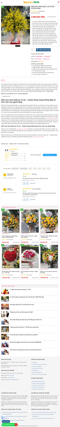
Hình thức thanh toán (37, 368)
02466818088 (39, 56)
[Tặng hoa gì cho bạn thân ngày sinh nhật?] (5, 314)
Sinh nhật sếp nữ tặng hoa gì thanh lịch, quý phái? (24, 334)
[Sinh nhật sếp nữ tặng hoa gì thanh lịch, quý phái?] (5, 337)
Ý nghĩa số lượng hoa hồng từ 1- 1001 (20, 289)
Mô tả (3, 80)
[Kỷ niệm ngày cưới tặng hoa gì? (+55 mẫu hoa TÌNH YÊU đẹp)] (5, 299)
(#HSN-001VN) (11, 261)
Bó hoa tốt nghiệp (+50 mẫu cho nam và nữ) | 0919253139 (25, 342)
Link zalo (41, 61)
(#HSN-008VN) (11, 226)
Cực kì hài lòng (36, 189)
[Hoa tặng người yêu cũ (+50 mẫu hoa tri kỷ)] (5, 307)
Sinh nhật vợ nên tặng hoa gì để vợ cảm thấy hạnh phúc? (25, 349)
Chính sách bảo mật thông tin (39, 374)
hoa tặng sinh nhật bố (22, 129)
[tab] (3, 80)
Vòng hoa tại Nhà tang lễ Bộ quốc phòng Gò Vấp (44, 412)
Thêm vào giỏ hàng (44, 49)
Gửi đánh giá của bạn (50, 155)
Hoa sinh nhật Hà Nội (38, 136)
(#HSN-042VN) (30, 226)
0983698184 (47, 56)
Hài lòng (34, 174)
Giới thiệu (34, 362)
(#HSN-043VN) (49, 261)
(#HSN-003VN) (49, 226)
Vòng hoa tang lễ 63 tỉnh (38, 387)
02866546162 (38, 59)
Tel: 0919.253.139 (8, 424)
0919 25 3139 (10, 375)
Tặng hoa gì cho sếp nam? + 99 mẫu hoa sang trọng (24, 327)
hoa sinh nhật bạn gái (51, 118)
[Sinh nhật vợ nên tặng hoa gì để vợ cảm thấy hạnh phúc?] (5, 352)
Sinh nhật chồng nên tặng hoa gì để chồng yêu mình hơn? (26, 319)
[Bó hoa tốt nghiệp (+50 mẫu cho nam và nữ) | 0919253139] (5, 344)
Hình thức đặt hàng (37, 366)
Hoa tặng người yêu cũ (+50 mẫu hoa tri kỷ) (22, 304)
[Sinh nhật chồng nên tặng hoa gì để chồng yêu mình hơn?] (5, 322)
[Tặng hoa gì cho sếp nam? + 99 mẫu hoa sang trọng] (5, 329)
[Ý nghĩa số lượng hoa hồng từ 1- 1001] (5, 292)
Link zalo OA (11, 377)
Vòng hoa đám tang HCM (38, 383)
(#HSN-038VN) (30, 261)
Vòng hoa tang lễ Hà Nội (38, 385)
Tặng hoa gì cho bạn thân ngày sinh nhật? (21, 312)
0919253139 (46, 59)
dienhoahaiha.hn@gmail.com (12, 379)
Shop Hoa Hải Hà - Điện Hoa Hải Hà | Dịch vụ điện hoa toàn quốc (23, 425)
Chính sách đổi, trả (37, 372)
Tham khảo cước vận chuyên (39, 364)
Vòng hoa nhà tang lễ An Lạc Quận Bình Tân (43, 418)
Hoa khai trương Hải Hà (38, 381)
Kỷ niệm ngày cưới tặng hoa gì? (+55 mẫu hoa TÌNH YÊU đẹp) (27, 297)
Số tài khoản (35, 370)
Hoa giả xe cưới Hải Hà (38, 389)
